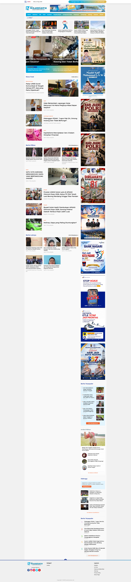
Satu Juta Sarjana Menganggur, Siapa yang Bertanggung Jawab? (88, 410)
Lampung (83, 14)
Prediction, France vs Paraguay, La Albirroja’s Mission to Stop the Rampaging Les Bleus (96, 492)
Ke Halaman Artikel (92, 472)
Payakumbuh (57, 14)
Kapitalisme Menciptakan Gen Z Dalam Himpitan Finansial (59, 134)
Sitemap (96, 571)
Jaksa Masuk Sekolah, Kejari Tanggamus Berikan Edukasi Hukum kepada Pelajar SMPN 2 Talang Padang (89, 417)
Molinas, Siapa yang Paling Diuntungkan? (60, 223)
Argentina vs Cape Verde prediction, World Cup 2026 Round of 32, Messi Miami (97, 499)
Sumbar (49, 14)
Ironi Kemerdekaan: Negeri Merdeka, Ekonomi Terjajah (88, 389)
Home (28, 1)
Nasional (35, 14)
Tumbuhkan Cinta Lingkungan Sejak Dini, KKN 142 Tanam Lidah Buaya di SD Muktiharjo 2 (88, 396)
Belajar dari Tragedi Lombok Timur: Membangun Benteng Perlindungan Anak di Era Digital (93, 449)
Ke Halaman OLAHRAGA (92, 512)
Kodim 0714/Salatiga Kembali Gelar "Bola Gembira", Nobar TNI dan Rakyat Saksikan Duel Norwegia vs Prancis (97, 506)
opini (28, 56)
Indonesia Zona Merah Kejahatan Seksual (93, 454)
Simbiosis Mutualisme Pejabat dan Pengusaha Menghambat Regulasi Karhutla (51, 267)
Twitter (37, 572)
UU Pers (96, 567)
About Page (42, 570)
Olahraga (84, 479)
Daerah (96, 14)
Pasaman (76, 14)
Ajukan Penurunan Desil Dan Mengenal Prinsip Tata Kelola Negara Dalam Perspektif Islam (64, 69)
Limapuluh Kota (67, 14)
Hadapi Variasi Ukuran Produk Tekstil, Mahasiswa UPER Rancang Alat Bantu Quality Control (33, 267)
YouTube (40, 572)
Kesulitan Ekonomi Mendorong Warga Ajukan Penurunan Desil (85, 1)
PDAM (101, 14)
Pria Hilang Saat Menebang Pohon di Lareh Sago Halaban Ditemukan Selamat (49, 32)
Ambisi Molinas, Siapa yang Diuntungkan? (69, 248)
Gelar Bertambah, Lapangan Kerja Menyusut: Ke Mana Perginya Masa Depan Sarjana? (60, 105)
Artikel (48, 565)
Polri (44, 14)
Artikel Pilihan (86, 429)
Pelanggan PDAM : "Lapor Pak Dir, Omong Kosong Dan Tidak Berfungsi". (33, 31)
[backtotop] (65, 560)
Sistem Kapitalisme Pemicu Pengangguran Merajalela (65, 31)
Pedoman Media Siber (99, 569)
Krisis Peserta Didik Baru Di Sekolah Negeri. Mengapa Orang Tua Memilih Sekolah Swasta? (97, 32)
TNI (40, 14)
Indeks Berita (74, 76)
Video (30, 17)
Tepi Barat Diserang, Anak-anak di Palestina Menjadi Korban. (34, 248)
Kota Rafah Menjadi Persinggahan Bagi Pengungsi (95, 460)
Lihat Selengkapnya (73, 145)
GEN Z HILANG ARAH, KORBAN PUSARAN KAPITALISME (89, 403)
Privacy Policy (97, 572)
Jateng (90, 14)
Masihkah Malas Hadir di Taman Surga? (94, 466)
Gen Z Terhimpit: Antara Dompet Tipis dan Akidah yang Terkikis (52, 249)
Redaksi (96, 565)
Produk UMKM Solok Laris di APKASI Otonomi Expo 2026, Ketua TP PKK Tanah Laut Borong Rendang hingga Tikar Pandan (61, 194)
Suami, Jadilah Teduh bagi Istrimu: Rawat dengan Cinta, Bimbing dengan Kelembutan (81, 32)
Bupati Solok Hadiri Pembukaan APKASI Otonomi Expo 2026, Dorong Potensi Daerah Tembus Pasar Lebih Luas (59, 209)
